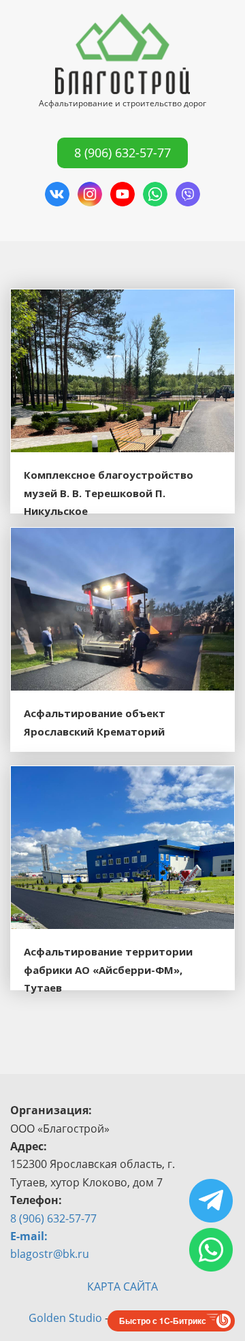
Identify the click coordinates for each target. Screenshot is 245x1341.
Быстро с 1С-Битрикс (162, 1320)
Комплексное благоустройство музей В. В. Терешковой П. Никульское (108, 493)
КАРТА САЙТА (122, 1286)
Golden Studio (65, 1317)
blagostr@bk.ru (49, 1253)
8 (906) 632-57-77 (122, 152)
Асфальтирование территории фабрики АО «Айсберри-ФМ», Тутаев (108, 969)
